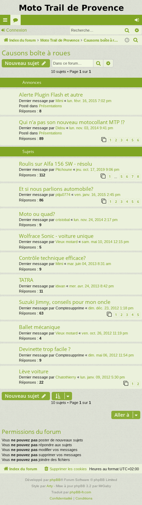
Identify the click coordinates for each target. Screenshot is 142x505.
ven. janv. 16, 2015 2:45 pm (97, 195)
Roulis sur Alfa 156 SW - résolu (55, 163)
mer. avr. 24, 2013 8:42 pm (91, 286)
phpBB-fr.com (80, 492)
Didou (60, 128)
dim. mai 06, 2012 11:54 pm (111, 355)
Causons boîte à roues (36, 52)
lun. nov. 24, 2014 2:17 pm (96, 220)
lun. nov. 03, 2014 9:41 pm (91, 128)
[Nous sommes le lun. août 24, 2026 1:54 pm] (127, 40)
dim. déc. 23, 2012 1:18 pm (110, 308)
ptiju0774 (62, 195)
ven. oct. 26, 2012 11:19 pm (105, 333)
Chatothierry (65, 377)
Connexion (16, 30)
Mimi (59, 101)
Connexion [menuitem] (138, 21)
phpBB (55, 480)
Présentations (50, 106)
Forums (17, 21)
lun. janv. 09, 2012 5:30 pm (102, 377)
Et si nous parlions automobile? (56, 188)
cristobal (62, 220)
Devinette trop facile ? (44, 348)
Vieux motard (66, 242)
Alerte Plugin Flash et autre (51, 94)
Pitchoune (63, 169)
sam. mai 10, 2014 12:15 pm (105, 242)
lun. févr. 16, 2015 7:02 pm (89, 101)
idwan (60, 286)
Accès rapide (6, 21)
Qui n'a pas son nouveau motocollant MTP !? (71, 122)
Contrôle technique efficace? (52, 257)
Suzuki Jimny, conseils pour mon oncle (64, 301)
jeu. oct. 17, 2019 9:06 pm (97, 169)
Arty (50, 486)
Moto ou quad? (37, 213)
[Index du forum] (71, 7)
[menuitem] (136, 40)
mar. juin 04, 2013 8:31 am (89, 264)
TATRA (26, 279)
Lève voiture (33, 371)
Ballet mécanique (39, 326)
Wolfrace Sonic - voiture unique (56, 235)
